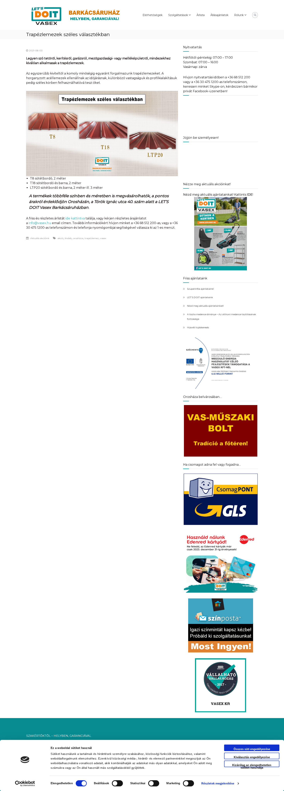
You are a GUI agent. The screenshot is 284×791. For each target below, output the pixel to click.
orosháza (78, 238)
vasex (103, 238)
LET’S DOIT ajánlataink (200, 297)
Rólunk (239, 15)
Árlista (200, 15)
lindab (68, 238)
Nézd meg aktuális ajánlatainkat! (205, 305)
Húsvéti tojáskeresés (198, 327)
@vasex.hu (42, 223)
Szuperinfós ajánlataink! (200, 288)
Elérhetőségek (152, 15)
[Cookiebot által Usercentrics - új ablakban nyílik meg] (25, 783)
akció (60, 238)
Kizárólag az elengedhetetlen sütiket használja (251, 765)
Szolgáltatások (178, 15)
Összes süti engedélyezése (252, 749)
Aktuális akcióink (39, 238)
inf (30, 223)
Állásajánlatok (219, 15)
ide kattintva (75, 218)
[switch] (117, 783)
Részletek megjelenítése (217, 783)
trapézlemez (92, 238)
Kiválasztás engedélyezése (252, 757)
